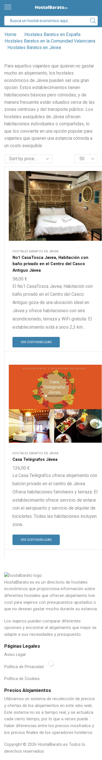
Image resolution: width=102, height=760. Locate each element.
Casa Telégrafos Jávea (35, 459)
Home (10, 34)
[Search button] (92, 20)
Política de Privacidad (24, 666)
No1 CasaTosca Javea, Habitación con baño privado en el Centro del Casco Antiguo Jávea (50, 264)
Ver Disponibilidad (36, 342)
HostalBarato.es (53, 744)
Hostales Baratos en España (52, 34)
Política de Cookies (22, 678)
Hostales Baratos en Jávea (35, 251)
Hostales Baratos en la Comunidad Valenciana (50, 41)
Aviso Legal (15, 654)
